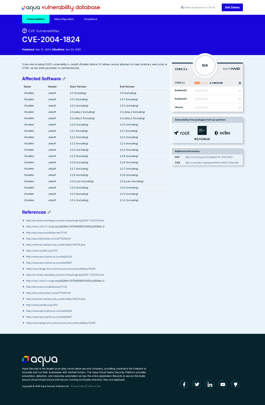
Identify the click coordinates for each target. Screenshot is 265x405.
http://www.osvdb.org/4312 (42, 250)
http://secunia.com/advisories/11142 (46, 232)
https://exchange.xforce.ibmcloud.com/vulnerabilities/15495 (60, 268)
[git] (236, 385)
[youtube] (223, 385)
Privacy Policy (78, 386)
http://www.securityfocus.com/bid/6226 (49, 256)
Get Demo (232, 7)
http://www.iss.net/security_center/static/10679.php (55, 244)
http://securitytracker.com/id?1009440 (48, 238)
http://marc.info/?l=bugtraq (42, 226)
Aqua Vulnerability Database (61, 8)
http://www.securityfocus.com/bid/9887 (49, 262)
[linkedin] (210, 385)
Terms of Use (94, 386)
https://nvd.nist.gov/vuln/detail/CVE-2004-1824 (208, 157)
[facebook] (185, 385)
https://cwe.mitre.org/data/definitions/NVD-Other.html (212, 162)
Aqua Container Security (39, 361)
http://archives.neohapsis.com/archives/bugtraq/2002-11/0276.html (65, 220)
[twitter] (197, 385)
